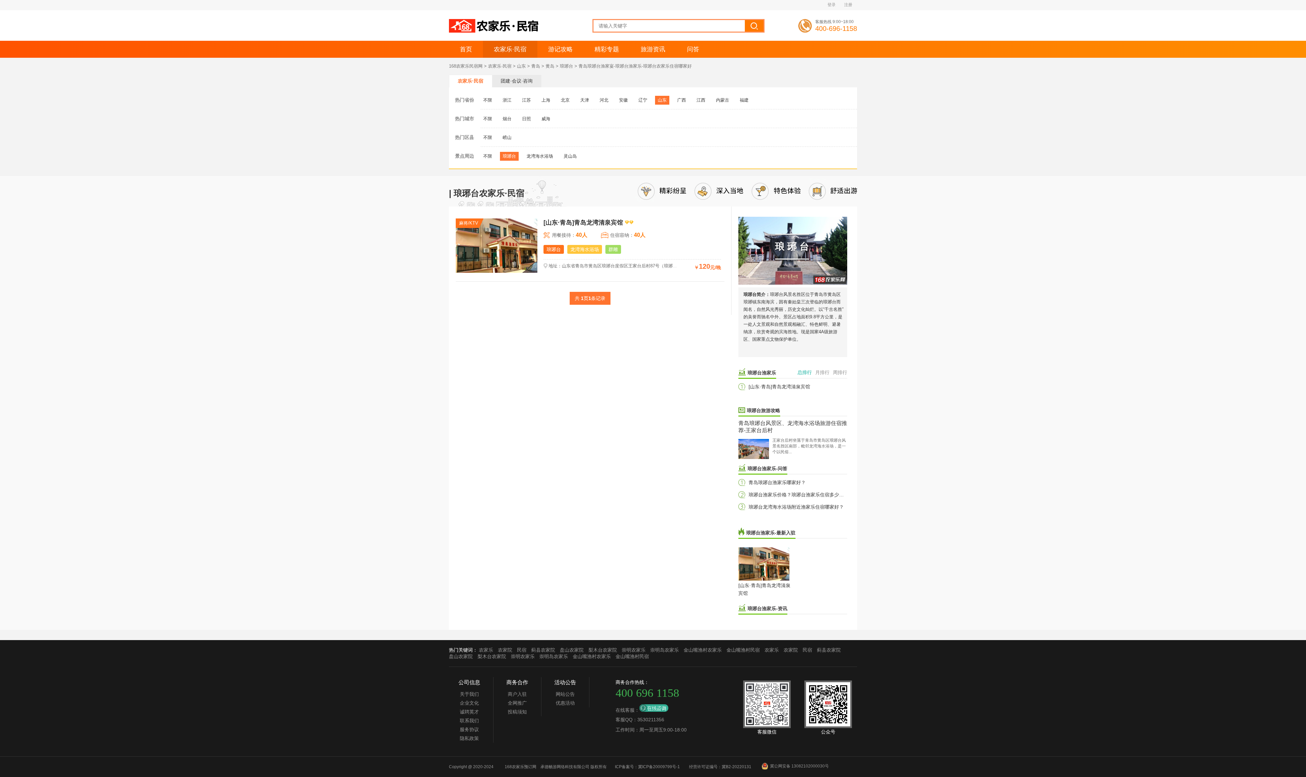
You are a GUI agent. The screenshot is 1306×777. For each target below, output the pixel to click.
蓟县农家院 (543, 650)
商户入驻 (517, 694)
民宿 (521, 650)
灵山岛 (570, 156)
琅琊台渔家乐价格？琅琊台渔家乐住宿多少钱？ (799, 494)
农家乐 (486, 650)
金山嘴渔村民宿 (743, 650)
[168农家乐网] (495, 31)
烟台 (507, 118)
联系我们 (469, 720)
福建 (744, 100)
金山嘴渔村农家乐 (703, 650)
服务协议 (469, 729)
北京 (565, 100)
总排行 (805, 372)
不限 (487, 100)
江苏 (526, 100)
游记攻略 (560, 49)
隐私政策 (469, 738)
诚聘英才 (469, 711)
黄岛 (550, 66)
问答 (693, 49)
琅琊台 (566, 66)
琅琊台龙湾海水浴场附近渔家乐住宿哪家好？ (796, 507)
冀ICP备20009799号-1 (659, 766)
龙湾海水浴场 (539, 156)
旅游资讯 (653, 49)
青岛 (535, 66)
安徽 (623, 100)
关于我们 (469, 694)
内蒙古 (722, 100)
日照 (526, 118)
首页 (466, 49)
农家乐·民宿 (510, 49)
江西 (701, 100)
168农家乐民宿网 (466, 66)
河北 (604, 100)
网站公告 (565, 694)
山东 (521, 66)
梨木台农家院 (602, 650)
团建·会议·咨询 (517, 81)
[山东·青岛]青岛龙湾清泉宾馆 (779, 386)
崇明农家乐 (634, 650)
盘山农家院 (572, 650)
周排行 (840, 372)
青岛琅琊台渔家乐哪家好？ (777, 482)
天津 (584, 100)
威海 (545, 118)
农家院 (505, 650)
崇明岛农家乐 (664, 650)
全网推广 (517, 703)
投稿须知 (517, 711)
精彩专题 (607, 49)
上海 (545, 100)
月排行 (822, 372)
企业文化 (469, 703)
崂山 (507, 137)
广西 (681, 100)
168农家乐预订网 (520, 766)
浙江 (507, 100)
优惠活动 (565, 703)
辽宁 (642, 100)
